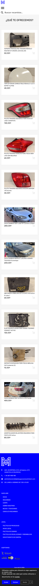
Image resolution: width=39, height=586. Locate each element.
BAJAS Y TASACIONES (10, 508)
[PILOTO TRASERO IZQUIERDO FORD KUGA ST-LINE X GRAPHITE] (19, 110)
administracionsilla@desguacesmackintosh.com (19, 479)
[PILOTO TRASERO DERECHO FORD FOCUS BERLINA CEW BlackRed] (19, 145)
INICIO (5, 497)
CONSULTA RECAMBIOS (10, 511)
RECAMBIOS (6, 500)
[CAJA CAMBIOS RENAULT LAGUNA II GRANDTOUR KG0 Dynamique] (19, 249)
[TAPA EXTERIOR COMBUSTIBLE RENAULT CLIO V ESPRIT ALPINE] (19, 75)
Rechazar (15, 582)
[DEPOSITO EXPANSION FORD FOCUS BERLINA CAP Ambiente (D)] (19, 354)
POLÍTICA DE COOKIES (10, 531)
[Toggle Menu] (2, 8)
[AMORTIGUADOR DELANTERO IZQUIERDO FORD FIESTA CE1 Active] (19, 424)
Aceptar (6, 582)
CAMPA (5, 503)
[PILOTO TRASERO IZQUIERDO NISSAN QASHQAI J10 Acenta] (19, 180)
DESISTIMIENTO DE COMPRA (12, 537)
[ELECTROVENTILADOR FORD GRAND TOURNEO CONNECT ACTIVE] (19, 319)
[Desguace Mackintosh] (10, 2)
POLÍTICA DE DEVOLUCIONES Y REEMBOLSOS (17, 534)
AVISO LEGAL (7, 528)
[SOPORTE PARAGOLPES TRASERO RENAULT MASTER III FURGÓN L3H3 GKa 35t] (19, 40)
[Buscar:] (18, 13)
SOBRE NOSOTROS (9, 506)
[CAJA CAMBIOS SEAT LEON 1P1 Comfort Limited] (19, 214)
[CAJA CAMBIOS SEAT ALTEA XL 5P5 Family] (19, 389)
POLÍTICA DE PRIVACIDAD (11, 526)
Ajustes (25, 582)
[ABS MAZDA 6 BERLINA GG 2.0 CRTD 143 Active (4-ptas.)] (19, 285)
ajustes (17, 577)
